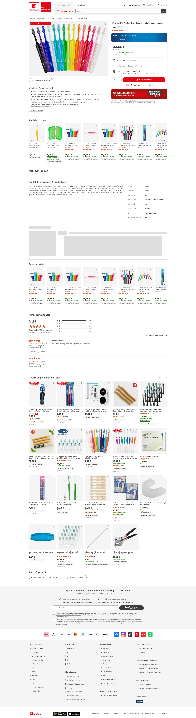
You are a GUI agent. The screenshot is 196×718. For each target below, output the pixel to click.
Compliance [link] (105, 714)
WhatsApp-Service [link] (109, 683)
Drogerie (35, 675)
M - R (69, 660)
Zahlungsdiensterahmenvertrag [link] (149, 665)
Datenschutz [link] (116, 714)
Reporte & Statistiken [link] (146, 648)
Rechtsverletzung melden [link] (76, 699)
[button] (74, 321)
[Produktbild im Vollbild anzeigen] (68, 48)
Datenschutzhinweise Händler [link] (149, 668)
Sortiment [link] (106, 660)
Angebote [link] (106, 648)
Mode (34, 672)
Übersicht (70, 648)
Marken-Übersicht (38, 691)
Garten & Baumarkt (38, 656)
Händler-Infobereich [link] (110, 696)
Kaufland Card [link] (108, 656)
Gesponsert (32, 143)
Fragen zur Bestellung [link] (74, 680)
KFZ (33, 683)
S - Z (68, 664)
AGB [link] (125, 714)
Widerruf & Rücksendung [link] (76, 684)
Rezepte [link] (105, 664)
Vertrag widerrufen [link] (73, 688)
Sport (33, 679)
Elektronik (35, 652)
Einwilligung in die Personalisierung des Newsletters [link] (69, 621)
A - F (68, 652)
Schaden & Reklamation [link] (75, 692)
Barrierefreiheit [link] (162, 714)
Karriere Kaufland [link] (145, 685)
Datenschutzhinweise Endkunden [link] (150, 672)
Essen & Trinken (37, 687)
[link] (83, 5)
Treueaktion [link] (107, 668)
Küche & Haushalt (38, 660)
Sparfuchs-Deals (37, 648)
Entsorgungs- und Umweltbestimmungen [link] (142, 714)
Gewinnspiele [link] (107, 672)
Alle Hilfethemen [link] (73, 676)
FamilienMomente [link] (109, 679)
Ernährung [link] (106, 675)
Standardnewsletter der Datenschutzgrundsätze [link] (68, 615)
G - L (68, 656)
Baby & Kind (36, 664)
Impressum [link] (95, 714)
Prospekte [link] (106, 652)
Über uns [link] (142, 652)
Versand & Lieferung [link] (74, 696)
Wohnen (34, 668)
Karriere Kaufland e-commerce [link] (149, 689)
